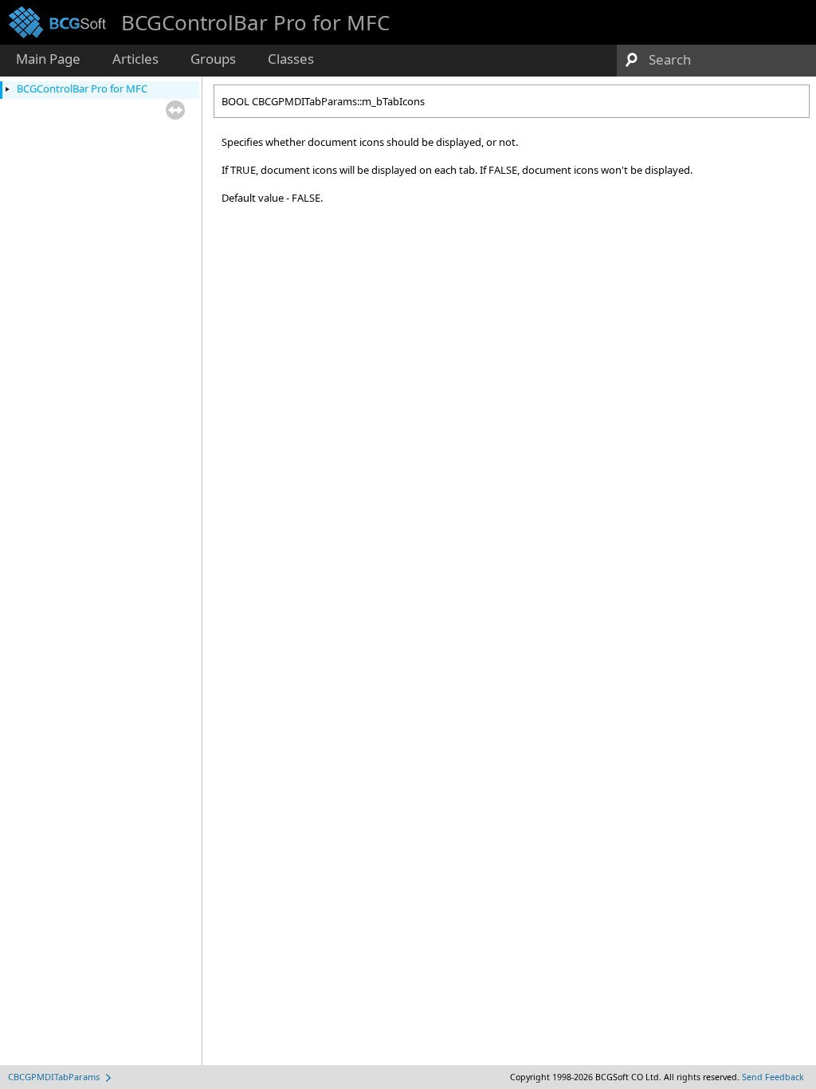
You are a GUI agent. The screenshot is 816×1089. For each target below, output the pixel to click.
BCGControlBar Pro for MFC (82, 88)
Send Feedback (773, 1077)
